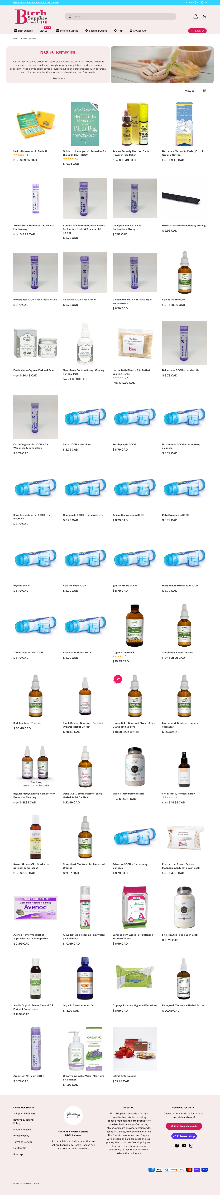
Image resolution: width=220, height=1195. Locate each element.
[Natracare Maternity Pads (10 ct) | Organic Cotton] (184, 124)
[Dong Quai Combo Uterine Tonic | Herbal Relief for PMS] (85, 766)
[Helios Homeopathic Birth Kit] (35, 124)
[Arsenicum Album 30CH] (85, 625)
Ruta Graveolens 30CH (175, 515)
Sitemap (18, 1154)
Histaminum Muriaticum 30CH (180, 585)
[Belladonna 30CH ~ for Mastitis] (184, 343)
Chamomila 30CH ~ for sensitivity (83, 515)
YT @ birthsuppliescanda (184, 1126)
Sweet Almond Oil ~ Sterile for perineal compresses (31, 866)
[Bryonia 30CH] (35, 558)
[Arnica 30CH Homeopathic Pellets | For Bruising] (35, 198)
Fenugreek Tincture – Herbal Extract (184, 1005)
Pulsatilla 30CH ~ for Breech (79, 299)
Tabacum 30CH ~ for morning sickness (130, 866)
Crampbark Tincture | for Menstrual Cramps (84, 866)
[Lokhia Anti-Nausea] (135, 1049)
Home (15, 39)
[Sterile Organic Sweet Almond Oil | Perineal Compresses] (35, 978)
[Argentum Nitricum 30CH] (35, 1049)
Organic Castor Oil (123, 652)
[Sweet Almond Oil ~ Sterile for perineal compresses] (35, 837)
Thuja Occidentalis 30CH (28, 652)
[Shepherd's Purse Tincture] (184, 625)
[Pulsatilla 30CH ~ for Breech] (85, 272)
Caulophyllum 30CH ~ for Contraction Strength (127, 227)
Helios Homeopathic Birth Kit (30, 151)
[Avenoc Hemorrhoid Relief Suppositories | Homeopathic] (35, 908)
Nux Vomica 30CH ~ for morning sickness (181, 446)
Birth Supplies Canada (29, 1183)
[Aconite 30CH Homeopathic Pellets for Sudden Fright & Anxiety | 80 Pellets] (85, 198)
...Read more (58, 78)
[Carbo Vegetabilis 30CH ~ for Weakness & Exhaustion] (35, 417)
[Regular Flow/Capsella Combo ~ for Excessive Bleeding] (35, 766)
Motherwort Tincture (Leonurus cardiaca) (180, 724)
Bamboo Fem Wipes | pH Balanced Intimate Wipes (133, 936)
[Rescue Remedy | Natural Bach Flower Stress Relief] (135, 124)
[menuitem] (24, 31)
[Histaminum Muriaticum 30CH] (184, 558)
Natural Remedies (28, 39)
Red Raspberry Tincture (27, 723)
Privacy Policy (21, 1135)
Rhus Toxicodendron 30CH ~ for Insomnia (32, 516)
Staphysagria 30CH (124, 444)
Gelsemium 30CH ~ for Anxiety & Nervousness (132, 301)
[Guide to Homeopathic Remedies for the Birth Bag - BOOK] (85, 124)
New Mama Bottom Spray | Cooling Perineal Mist (83, 372)
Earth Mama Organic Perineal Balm (33, 370)
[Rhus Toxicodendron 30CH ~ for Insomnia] (35, 488)
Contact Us (19, 1148)
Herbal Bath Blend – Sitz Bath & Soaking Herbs (131, 372)
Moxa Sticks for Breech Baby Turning (184, 225)
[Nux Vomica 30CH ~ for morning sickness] (184, 417)
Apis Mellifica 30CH (74, 585)
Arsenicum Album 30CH (77, 652)
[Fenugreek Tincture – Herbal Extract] (184, 978)
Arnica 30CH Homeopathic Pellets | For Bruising (34, 227)
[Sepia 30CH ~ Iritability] (85, 417)
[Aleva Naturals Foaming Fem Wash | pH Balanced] (85, 908)
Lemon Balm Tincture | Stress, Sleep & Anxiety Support (134, 724)
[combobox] (120, 16)
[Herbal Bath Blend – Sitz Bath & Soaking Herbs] (135, 343)
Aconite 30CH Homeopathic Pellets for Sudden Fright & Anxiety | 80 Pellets (84, 229)
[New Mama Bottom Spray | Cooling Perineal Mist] (85, 343)
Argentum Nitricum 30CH (28, 1076)
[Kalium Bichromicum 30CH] (135, 488)
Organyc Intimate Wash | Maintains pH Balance (83, 1077)
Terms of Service (23, 1142)
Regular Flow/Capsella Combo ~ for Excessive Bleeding (34, 795)
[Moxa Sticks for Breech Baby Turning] (184, 198)
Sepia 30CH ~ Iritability (77, 444)
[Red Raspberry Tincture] (35, 696)
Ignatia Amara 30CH (125, 585)
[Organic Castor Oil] (135, 625)
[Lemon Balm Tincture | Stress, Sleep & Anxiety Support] (135, 696)
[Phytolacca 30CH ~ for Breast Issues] (35, 272)
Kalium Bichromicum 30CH (128, 515)
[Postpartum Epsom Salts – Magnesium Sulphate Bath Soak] (184, 837)
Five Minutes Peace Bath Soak (180, 934)
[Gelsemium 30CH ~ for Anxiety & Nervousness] (135, 272)
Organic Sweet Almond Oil (78, 1005)
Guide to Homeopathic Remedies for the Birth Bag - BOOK (84, 153)
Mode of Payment (23, 1129)
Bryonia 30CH (21, 585)
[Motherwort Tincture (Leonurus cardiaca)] (184, 696)
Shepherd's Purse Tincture (177, 652)
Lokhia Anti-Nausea (124, 1076)
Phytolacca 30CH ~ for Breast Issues (35, 299)
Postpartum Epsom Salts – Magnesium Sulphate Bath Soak (181, 866)
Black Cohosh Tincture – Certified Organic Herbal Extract (83, 724)
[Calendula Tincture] (184, 272)
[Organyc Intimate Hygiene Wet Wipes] (135, 978)
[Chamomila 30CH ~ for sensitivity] (85, 488)
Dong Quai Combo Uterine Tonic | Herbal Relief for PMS (82, 795)
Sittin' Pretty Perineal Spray (178, 793)
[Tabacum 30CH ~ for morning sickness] (135, 837)
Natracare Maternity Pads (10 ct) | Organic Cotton (182, 153)
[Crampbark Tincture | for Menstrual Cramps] (85, 837)
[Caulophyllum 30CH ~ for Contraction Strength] (135, 198)
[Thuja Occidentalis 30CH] (35, 625)
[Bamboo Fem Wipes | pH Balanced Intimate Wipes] (135, 908)
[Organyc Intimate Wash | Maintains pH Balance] (85, 1049)
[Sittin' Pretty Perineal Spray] (184, 766)
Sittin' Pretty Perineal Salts (128, 793)
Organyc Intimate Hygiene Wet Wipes (135, 1005)
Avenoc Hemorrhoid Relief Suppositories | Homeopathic (30, 936)
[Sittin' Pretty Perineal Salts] (135, 766)
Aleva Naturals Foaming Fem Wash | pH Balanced (84, 936)
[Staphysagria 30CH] (135, 417)
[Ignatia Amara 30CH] (135, 558)
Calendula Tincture (173, 299)
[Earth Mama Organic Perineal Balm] (35, 343)
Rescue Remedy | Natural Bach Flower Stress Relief (131, 153)
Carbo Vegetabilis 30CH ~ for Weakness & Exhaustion (30, 446)
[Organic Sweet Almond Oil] (85, 978)
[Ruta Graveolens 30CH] (184, 488)
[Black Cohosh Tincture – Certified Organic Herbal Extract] (85, 696)
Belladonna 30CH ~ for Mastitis (180, 370)
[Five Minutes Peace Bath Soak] (184, 908)
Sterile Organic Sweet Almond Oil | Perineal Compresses (33, 1007)
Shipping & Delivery (24, 1113)
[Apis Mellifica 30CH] (85, 558)
